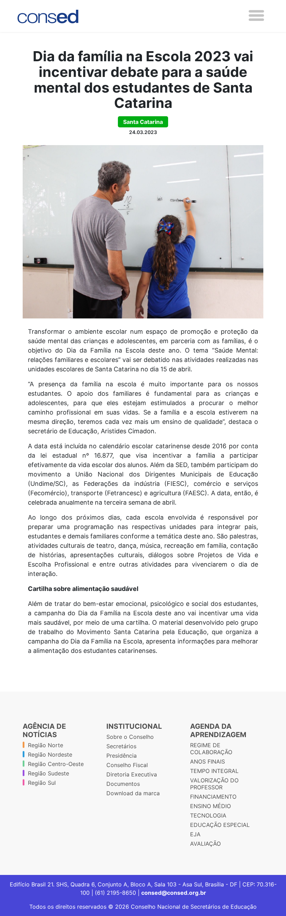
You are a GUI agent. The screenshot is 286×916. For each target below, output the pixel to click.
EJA (195, 834)
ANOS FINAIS (207, 761)
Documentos (123, 783)
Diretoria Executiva (131, 774)
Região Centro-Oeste (56, 763)
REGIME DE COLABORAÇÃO (211, 749)
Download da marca (133, 793)
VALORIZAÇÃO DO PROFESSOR (214, 784)
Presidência (121, 755)
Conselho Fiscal (127, 764)
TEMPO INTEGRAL (214, 770)
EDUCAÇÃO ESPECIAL (220, 824)
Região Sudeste (48, 773)
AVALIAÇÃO (205, 843)
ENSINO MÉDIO (210, 806)
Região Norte (45, 745)
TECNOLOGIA (208, 815)
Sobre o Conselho (130, 736)
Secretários (121, 746)
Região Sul (42, 782)
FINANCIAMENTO (213, 796)
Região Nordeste (50, 754)
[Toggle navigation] (256, 15)
